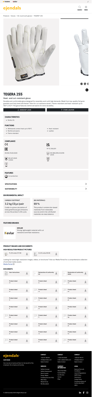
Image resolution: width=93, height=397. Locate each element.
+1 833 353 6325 (62, 357)
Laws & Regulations (80, 373)
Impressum (77, 377)
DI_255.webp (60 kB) (44, 253)
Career (60, 377)
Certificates (61, 375)
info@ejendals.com (46, 359)
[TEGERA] (6, 1)
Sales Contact (45, 362)
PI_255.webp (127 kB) (15, 253)
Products (6, 16)
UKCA (75, 385)
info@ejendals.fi (79, 359)
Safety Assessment (46, 371)
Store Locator (45, 373)
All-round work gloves (24, 16)
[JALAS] (15, 1)
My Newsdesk (45, 384)
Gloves (13, 16)
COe (87, 90)
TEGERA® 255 (38, 16)
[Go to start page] (12, 8)
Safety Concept (45, 369)
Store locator (68, 110)
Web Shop (43, 379)
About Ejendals (62, 370)
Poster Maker (44, 375)
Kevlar (20, 228)
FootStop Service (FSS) (47, 377)
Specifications (11, 184)
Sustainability (11, 189)
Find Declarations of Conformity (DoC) (80, 382)
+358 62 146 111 (78, 357)
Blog (59, 379)
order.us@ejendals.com (64, 359)
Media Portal (8, 264)
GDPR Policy (77, 375)
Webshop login (25, 110)
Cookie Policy (78, 379)
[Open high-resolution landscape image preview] (31, 51)
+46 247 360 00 (45, 357)
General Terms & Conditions (79, 370)
